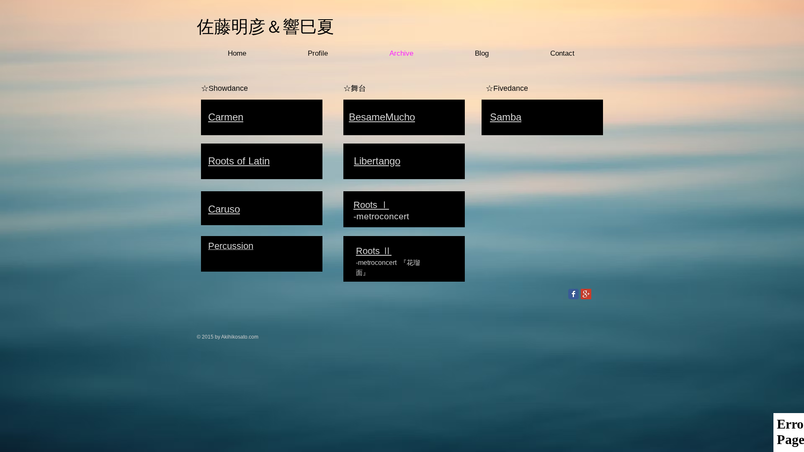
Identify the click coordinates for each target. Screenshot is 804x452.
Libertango (377, 161)
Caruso (224, 209)
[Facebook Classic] (573, 294)
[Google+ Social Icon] (586, 294)
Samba (505, 117)
